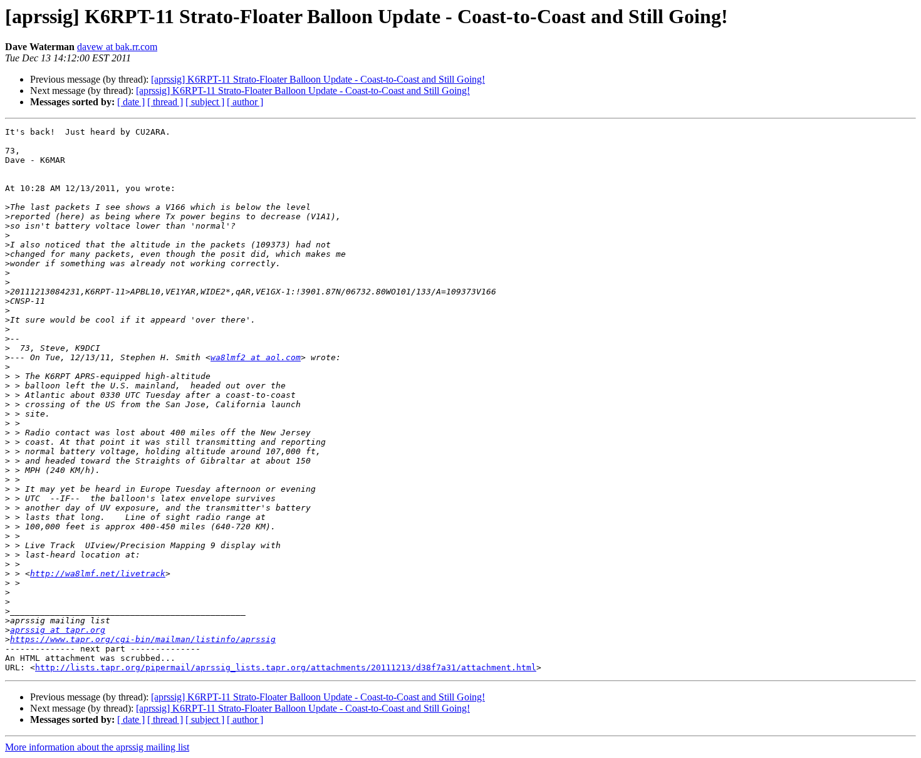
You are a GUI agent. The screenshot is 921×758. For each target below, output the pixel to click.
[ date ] (131, 101)
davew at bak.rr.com (117, 46)
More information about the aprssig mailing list (97, 747)
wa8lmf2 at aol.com (256, 357)
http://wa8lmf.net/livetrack (97, 573)
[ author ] (245, 101)
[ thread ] (165, 101)
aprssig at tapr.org (57, 630)
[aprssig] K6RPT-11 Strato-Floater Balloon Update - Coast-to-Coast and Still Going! (318, 79)
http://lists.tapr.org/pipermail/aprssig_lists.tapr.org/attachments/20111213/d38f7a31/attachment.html (285, 667)
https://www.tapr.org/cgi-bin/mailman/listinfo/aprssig (143, 639)
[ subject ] (204, 101)
